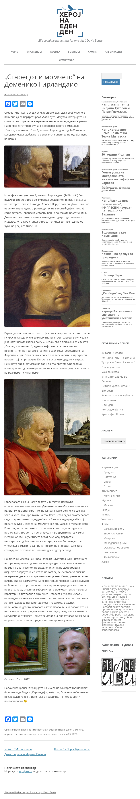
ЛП (116, 586)
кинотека (120, 601)
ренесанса (20, 734)
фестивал (107, 619)
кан (127, 599)
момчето (78, 729)
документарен (122, 594)
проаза (106, 609)
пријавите (25, 771)
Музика (55, 51)
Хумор (105, 561)
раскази (124, 612)
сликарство (34, 734)
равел (129, 609)
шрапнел (107, 627)
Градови (109, 472)
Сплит (105, 589)
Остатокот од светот (116, 547)
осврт (116, 607)
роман (119, 614)
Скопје (92, 51)
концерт (107, 604)
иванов (122, 596)
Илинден (107, 405)
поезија (125, 607)
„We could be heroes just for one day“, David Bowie (30, 792)
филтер (122, 622)
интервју (118, 599)
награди (107, 607)
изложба (107, 599)
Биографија (66, 59)
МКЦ (122, 586)
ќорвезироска (110, 630)
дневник (107, 594)
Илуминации (113, 51)
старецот (46, 734)
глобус (122, 591)
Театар (106, 514)
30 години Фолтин (113, 353)
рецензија (108, 614)
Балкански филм (114, 528)
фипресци (108, 624)
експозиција (109, 596)
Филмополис (112, 557)
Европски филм (113, 533)
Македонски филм (115, 543)
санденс (129, 614)
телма (120, 617)
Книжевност (34, 51)
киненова (108, 601)
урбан (128, 617)
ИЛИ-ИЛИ (108, 586)
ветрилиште (109, 591)
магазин (118, 604)
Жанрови (109, 538)
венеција (124, 589)
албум (113, 589)
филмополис (109, 622)
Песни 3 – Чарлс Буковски (72, 749)
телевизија (108, 617)
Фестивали (110, 552)
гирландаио (65, 729)
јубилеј (118, 627)
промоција (118, 609)
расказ (114, 612)
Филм (14, 51)
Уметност (74, 51)
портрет (9, 734)
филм (117, 619)
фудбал (119, 624)
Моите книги (112, 495)
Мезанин (109, 505)
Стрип (108, 486)
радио (105, 612)
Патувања (110, 477)
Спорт (107, 481)
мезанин (129, 604)
